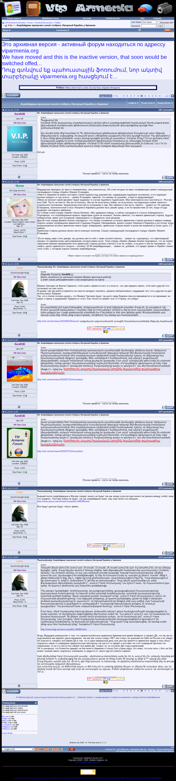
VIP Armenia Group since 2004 (88, 762)
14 (39, 778)
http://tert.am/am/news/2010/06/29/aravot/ (58, 321)
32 (86, 778)
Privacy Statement (165, 749)
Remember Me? (167, 23)
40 (145, 96)
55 (145, 778)
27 (73, 778)
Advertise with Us (138, 749)
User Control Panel (11, 2)
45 (119, 778)
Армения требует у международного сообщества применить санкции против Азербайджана (118, 697)
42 (152, 96)
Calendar (157, 18)
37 (134, 96)
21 (58, 778)
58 (153, 778)
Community (61, 30)
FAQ (142, 18)
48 (127, 778)
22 (60, 778)
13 (37, 778)
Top (172, 747)
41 (149, 96)
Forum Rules (7, 733)
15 (25, 309)
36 (131, 96)
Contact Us (110, 749)
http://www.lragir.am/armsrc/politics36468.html (64, 629)
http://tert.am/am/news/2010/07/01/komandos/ (60, 379)
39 (104, 778)
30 (81, 778)
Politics (58, 23)
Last (167, 96)
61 (161, 778)
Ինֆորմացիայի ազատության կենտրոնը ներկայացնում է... (47, 697)
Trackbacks (7, 725)
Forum (30, 23)
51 (135, 778)
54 (143, 778)
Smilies (5, 719)
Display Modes (164, 103)
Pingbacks (6, 727)
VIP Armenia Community (15, 23)
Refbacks (6, 729)
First (115, 96)
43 (156, 96)
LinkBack (132, 103)
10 (29, 778)
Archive (151, 749)
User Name (136, 22)
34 (91, 778)
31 (83, 778)
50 (132, 778)
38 (138, 96)
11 (32, 778)
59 (156, 778)
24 (65, 778)
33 (88, 778)
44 (117, 778)
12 (34, 778)
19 (52, 778)
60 (158, 778)
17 (47, 778)
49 (160, 96)
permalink (168, 110)
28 (76, 778)
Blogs (5, 30)
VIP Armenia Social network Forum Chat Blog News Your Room (144, 751)
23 (63, 778)
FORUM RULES (113, 18)
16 (45, 778)
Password (135, 26)
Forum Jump (13, 18)
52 (137, 778)
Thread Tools (147, 103)
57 (150, 778)
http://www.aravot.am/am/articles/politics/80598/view (63, 501)
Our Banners (123, 749)
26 (70, 778)
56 (148, 778)
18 (50, 778)
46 (122, 778)
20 (55, 778)
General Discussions (44, 23)
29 (124, 96)
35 (127, 96)
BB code (5, 716)
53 (140, 778)
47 (125, 778)
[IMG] (4, 721)
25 (68, 778)
